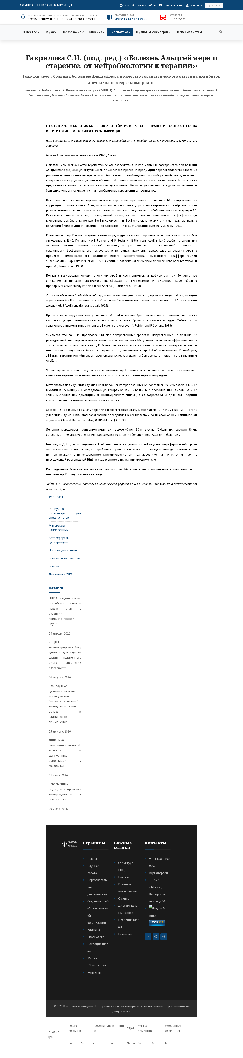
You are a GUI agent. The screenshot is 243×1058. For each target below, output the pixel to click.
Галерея (54, 566)
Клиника (95, 32)
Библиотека (119, 32)
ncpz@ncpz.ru (158, 873)
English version (213, 5)
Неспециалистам (189, 32)
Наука (49, 32)
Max (127, 5)
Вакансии (125, 934)
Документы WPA (60, 574)
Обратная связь (173, 5)
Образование (71, 32)
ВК (155, 5)
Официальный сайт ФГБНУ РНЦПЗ (46, 5)
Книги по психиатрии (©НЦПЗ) (89, 90)
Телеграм (141, 5)
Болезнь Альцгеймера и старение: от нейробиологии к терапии (166, 90)
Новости (124, 877)
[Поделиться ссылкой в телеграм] (163, 936)
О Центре (30, 32)
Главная (29, 90)
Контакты (196, 5)
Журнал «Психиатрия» (153, 32)
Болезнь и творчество (64, 558)
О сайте (123, 898)
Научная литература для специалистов (65, 513)
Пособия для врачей (63, 550)
